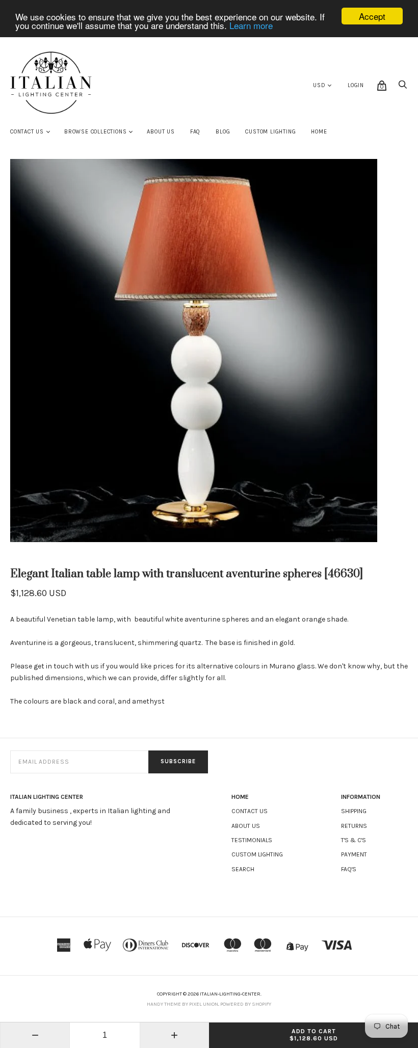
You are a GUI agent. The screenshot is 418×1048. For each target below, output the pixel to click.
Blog (223, 131)
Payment (354, 854)
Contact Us (27, 131)
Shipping (354, 811)
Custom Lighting (270, 131)
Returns (354, 825)
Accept (372, 16)
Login (356, 85)
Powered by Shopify (245, 1004)
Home (319, 131)
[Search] (403, 87)
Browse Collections (95, 131)
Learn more (251, 25)
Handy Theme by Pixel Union (182, 1004)
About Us (160, 131)
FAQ (195, 131)
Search (242, 869)
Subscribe (178, 761)
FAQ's (348, 869)
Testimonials (251, 840)
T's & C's (353, 840)
